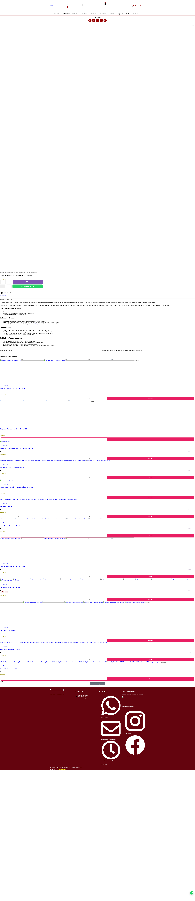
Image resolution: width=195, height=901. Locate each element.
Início (1, 272)
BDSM (127, 14)
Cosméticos (83, 14)
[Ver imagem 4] (138, 360)
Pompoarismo (13, 272)
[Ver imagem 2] (135, 360)
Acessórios (102, 14)
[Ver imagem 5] (149, 602)
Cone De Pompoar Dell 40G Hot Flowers (12, 388)
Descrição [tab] (2, 299)
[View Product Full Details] (69, 360)
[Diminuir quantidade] (0, 282)
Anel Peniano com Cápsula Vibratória (12, 467)
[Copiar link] (105, 20)
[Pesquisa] (67, 7)
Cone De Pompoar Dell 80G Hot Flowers (12, 566)
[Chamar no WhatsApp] (191, 893)
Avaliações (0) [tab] (8, 299)
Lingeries (120, 14)
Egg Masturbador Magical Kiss (10, 587)
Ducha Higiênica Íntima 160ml (9, 669)
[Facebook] (89, 20)
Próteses (111, 14)
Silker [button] (2, 592)
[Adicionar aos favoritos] (0, 382)
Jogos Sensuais (137, 14)
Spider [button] (6, 592)
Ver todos (75, 14)
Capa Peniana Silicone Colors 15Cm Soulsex (14, 526)
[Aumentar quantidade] (5, 282)
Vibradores (93, 14)
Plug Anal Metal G (6, 506)
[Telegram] (101, 20)
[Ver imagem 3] (137, 360)
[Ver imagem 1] (134, 360)
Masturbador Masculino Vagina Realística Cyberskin (16, 487)
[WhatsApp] (97, 20)
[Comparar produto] (2, 382)
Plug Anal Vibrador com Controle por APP (13, 429)
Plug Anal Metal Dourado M (9, 630)
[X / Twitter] (93, 20)
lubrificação (36, 324)
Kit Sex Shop (66, 14)
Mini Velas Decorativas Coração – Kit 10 (12, 649)
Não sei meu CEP (3, 295)
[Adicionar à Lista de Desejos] (2, 286)
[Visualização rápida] (1, 382)
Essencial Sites (62, 769)
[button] (84, 13)
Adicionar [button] (150, 398)
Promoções (56, 14)
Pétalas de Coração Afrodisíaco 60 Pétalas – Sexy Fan (17, 448)
